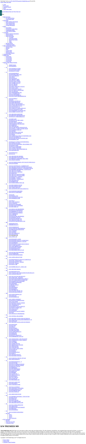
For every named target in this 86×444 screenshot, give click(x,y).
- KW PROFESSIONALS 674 (15, 389)
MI (6, 226)
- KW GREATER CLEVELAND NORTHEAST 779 (20, 319)
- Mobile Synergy (12, 65)
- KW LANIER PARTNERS (15, 147)
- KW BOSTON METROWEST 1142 (17, 221)
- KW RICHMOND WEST (14, 390)
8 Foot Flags (8, 56)
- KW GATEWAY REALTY (15, 274)
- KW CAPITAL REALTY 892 (15, 257)
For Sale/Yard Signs (10, 18)
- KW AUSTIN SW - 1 (14, 373)
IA (6, 155)
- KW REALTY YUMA (14, 71)
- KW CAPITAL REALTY (14, 187)
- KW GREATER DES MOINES (16, 156)
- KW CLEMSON (13, 341)
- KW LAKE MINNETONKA (15, 246)
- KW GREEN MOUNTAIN (15, 394)
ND (7, 265)
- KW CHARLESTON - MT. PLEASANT (18, 338)
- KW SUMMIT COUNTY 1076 (16, 111)
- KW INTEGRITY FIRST (14, 69)
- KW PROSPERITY (13, 287)
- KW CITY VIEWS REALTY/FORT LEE (18, 280)
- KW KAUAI (12, 153)
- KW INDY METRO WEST (15, 186)
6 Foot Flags (8, 61)
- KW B (10, 415)
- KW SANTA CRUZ (13, 87)
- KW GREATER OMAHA (15, 269)
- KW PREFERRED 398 (14, 379)
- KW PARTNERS (13, 283)
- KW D (10, 417)
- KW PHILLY (12, 326)
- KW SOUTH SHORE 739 (15, 137)
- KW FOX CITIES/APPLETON (16, 405)
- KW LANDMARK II (14, 305)
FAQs (4, 8)
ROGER (8, 413)
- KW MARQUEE (13, 173)
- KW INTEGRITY (13, 288)
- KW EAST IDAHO (13, 163)
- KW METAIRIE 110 (13, 206)
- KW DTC (11, 99)
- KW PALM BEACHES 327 (15, 129)
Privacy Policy (6, 439)
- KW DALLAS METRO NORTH (16, 365)
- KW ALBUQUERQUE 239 (15, 294)
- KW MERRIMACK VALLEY (16, 211)
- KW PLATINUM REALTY (15, 331)
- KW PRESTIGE (12, 408)
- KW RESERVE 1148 (13, 139)
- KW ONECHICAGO (14, 180)
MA (7, 208)
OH (7, 317)
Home (2, 2)
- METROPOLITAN (13, 223)
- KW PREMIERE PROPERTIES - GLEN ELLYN (20, 169)
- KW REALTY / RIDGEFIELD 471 (17, 116)
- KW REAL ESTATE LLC (15, 101)
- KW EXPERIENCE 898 (14, 198)
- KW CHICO (12, 77)
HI (6, 151)
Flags (7, 49)
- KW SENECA (12, 353)
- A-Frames (11, 37)
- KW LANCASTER (13, 301)
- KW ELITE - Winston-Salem (15, 260)
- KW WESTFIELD (13, 383)
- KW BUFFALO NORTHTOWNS (16, 300)
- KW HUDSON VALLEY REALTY (17, 306)
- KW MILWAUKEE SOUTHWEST (17, 407)
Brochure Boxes (9, 43)
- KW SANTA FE (12, 295)
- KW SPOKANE (12, 399)
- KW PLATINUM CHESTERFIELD (17, 228)
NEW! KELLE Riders (11, 31)
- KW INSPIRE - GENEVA (15, 177)
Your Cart (3, 11)
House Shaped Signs (10, 22)
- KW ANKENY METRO (14, 159)
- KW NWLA (12, 200)
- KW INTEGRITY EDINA (15, 247)
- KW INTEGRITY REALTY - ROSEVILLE (18, 240)
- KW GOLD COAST (13, 308)
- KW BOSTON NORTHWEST (16, 210)
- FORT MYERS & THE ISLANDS (16, 123)
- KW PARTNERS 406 (14, 150)
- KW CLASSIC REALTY (14, 245)
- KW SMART (12, 134)
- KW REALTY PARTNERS (15, 146)
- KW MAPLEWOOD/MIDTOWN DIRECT (18, 278)
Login (4, 4)
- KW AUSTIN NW (13, 378)
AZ (6, 67)
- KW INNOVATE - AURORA (15, 176)
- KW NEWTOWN (13, 324)
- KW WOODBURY (13, 242)
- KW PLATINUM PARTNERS (16, 254)
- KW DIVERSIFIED (13, 409)
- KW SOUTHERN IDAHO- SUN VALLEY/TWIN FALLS (22, 162)
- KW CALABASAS (13, 91)
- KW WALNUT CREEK (14, 80)
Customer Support (7, 7)
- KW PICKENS (12, 350)
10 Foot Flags (9, 57)
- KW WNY (11, 312)
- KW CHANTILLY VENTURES (16, 388)
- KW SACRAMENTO (14, 75)
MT (7, 256)
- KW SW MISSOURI (13, 253)
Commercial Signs (7, 54)
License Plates (9, 50)
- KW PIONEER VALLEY (14, 217)
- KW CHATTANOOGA (14, 359)
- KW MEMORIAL (13, 367)
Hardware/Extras (9, 35)
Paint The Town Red (10, 421)
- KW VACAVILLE (13, 85)
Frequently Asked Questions (9, 442)
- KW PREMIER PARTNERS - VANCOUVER (19, 396)
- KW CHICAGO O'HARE (15, 170)
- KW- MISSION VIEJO (14, 79)
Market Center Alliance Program (10, 62)
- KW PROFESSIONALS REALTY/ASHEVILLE (20, 259)
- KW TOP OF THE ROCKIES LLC (17, 104)
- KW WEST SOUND (13, 400)
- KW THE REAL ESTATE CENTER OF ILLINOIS (20, 167)
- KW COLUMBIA (13, 342)
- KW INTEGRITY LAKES (15, 239)
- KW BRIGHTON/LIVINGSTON (16, 229)
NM (7, 293)
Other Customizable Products (9, 45)
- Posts (10, 41)
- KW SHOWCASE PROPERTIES (16, 209)
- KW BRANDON (13, 121)
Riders (4, 26)
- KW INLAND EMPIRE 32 (15, 95)
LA (6, 199)
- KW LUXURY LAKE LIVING (16, 348)
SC (6, 337)
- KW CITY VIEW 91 (13, 377)
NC (6, 258)
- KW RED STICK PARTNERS (16, 205)
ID (6, 161)
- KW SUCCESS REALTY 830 (15, 109)
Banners (7, 48)
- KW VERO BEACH (13, 126)
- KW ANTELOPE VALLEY (15, 89)
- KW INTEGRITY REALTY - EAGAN (17, 241)
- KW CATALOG (12, 418)
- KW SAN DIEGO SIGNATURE (16, 90)
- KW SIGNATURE (13, 363)
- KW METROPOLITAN (14, 271)
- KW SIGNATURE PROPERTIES (16, 216)
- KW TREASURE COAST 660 (16, 132)
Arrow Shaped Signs (10, 24)
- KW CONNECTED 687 (14, 343)
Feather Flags (6, 55)
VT (6, 393)
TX (6, 360)
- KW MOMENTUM (13, 181)
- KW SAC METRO (13, 84)
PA (6, 323)
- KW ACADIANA (13, 203)
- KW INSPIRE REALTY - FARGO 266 (17, 266)
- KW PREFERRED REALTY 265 (16, 250)
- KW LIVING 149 (13, 236)
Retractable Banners (10, 53)
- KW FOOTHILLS (13, 98)
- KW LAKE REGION (14, 347)
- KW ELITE (11, 194)
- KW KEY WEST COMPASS (15, 122)
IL (6, 164)
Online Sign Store (7, 2)
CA (6, 72)
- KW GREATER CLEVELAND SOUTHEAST (19, 318)
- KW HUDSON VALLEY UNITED (17, 302)
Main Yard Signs (6, 16)
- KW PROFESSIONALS (14, 248)
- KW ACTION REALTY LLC (15, 105)
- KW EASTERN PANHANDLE (16, 412)
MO (7, 251)
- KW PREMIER (12, 372)
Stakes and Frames (10, 36)
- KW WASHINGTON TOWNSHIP (17, 281)
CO (6, 97)
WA (7, 395)
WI (6, 403)
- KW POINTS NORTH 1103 (15, 307)
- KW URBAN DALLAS (14, 375)
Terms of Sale (6, 441)
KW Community (6, 419)
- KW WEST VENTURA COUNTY (17, 86)
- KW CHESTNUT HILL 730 (15, 220)
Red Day (8, 420)
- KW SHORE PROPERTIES (15, 282)
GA (7, 140)
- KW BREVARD (12, 119)
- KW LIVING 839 (13, 320)
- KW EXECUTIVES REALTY (16, 103)
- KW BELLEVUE (13, 397)
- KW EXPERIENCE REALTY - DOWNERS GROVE (21, 168)
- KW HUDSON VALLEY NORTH (16, 311)
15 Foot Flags (9, 60)
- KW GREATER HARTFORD (15, 114)
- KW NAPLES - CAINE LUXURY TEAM (18, 128)
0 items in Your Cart (9, 11)
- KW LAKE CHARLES (14, 202)
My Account (6, 5)
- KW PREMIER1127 (13, 289)
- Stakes (10, 42)
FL (6, 117)
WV (7, 411)
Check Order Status (7, 9)
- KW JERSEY (12, 286)
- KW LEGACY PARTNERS (15, 192)
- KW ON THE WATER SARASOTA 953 (18, 127)
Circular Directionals (10, 25)
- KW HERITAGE (13, 371)
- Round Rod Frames (13, 39)
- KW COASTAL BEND (14, 370)
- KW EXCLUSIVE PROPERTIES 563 (17, 96)
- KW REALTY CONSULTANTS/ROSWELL (19, 141)
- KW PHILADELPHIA (14, 330)
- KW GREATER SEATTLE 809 (16, 402)
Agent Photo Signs (10, 19)
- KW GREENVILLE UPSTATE (16, 344)
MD (7, 222)
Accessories (5, 32)
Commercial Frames (10, 44)
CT (6, 113)
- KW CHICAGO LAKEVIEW (15, 171)
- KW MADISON (12, 66)
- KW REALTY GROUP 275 (15, 335)
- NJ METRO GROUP (14, 284)
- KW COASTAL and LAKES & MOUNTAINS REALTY (21, 272)
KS (6, 189)
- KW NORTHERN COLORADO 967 (17, 110)
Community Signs (10, 423)
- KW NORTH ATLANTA (14, 143)
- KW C (10, 414)
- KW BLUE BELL (13, 328)
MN (7, 238)
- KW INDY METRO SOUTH (15, 185)
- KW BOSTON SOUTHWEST (16, 212)
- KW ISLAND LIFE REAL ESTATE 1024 (18, 138)
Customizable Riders (10, 30)
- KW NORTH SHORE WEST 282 (16, 182)
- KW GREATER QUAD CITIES (16, 157)
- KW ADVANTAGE (13, 234)
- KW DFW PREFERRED (14, 369)
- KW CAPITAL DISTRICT (15, 299)
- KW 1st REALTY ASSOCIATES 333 (17, 108)
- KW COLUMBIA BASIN (15, 401)
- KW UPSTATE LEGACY (15, 354)
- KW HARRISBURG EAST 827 (16, 336)
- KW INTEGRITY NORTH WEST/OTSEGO (19, 244)
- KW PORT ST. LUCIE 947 (15, 133)
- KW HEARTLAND (13, 196)
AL (6, 63)
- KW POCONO (12, 325)
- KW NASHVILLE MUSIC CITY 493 (17, 358)
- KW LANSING (12, 232)
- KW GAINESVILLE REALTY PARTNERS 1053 (20, 135)
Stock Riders (8, 27)
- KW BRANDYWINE (14, 329)
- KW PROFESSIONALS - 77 (15, 361)
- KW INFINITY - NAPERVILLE (16, 179)
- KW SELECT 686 (13, 264)
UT (6, 381)
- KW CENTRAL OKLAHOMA (16, 316)
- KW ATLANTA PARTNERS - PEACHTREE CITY (20, 144)
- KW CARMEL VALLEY (14, 83)
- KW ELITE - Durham (14, 263)
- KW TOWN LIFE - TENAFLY (16, 277)
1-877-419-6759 (13, 1)
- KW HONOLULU (13, 152)
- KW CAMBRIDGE (13, 214)
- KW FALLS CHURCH (14, 387)
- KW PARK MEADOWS (14, 102)
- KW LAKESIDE (13, 230)
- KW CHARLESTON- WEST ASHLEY (18, 340)
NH (7, 270)
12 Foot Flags (9, 59)
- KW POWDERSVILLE (14, 352)
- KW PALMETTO (13, 349)
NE (6, 268)
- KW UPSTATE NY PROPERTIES (16, 313)
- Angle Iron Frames (13, 38)
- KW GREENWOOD (13, 346)
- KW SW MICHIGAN (14, 227)
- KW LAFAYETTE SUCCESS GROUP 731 (18, 188)
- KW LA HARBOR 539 (14, 93)
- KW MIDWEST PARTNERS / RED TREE (18, 158)
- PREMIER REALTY (13, 224)
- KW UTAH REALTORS (14, 384)
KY (7, 193)
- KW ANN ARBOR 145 (14, 233)
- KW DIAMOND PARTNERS (15, 191)
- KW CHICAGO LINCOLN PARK (17, 174)
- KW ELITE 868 (12, 215)
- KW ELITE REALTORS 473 (15, 292)
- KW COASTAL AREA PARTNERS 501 (18, 149)
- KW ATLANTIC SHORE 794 (15, 290)
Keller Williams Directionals (12, 21)
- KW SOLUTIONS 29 (14, 391)
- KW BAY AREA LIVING (15, 81)
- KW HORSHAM (13, 334)
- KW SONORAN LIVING (15, 68)
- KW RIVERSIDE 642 (14, 296)
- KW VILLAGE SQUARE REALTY (17, 276)
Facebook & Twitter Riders (11, 29)
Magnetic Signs (9, 47)
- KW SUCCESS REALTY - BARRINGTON (19, 165)
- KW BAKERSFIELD (14, 73)
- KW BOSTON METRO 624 (15, 218)
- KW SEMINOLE (13, 125)
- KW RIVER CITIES (13, 145)
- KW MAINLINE (13, 332)
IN (6, 183)
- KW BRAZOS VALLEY (14, 366)
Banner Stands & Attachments (12, 33)
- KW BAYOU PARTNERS (15, 204)
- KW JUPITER (12, 131)
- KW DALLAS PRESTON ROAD (16, 364)
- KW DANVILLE (13, 78)
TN (6, 356)
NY (7, 298)
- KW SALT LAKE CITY (14, 382)
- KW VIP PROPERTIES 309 (15, 92)
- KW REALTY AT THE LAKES (16, 120)
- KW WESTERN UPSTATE (15, 355)
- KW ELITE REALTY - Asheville (16, 262)
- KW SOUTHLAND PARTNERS (16, 252)
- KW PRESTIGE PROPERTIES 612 (17, 115)
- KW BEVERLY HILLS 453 (15, 74)
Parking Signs (9, 51)
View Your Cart (17, 11)
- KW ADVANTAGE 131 (14, 107)
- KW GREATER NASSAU (15, 304)
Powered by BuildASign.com (23, 1)
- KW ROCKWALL (13, 376)
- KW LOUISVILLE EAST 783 (16, 197)
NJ (6, 275)
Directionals (5, 20)
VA (6, 385)
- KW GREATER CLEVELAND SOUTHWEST (19, 322)
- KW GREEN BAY (13, 406)
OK (7, 314)
